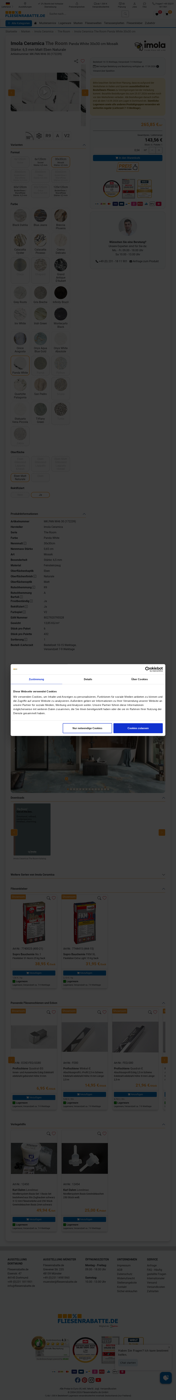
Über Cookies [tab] (139, 679)
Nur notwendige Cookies (87, 728)
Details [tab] (88, 679)
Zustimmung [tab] (36, 679)
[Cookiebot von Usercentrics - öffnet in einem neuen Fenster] (148, 669)
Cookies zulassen (138, 728)
